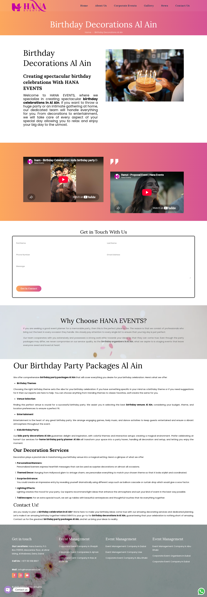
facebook (14, 575)
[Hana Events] (29, 6)
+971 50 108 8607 (30, 560)
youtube (27, 575)
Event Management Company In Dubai (126, 546)
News (164, 5)
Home (84, 5)
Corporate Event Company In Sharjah (78, 546)
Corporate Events (125, 5)
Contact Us (182, 5)
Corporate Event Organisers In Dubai (172, 555)
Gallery (149, 5)
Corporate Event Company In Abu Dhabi (126, 557)
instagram (20, 575)
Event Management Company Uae (124, 552)
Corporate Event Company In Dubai (171, 561)
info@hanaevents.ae (29, 569)
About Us (101, 5)
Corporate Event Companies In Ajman (79, 552)
